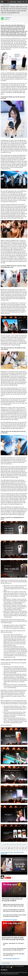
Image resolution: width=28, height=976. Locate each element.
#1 (26, 22)
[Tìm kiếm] (26, 1)
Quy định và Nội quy (9, 966)
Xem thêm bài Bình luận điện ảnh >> (11, 958)
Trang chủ (8, 967)
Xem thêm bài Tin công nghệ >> (10, 919)
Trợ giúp (3, 967)
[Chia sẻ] (25, 23)
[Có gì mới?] (23, 1)
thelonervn (4, 14)
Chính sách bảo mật (19, 966)
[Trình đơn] (2, 2)
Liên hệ (2, 966)
